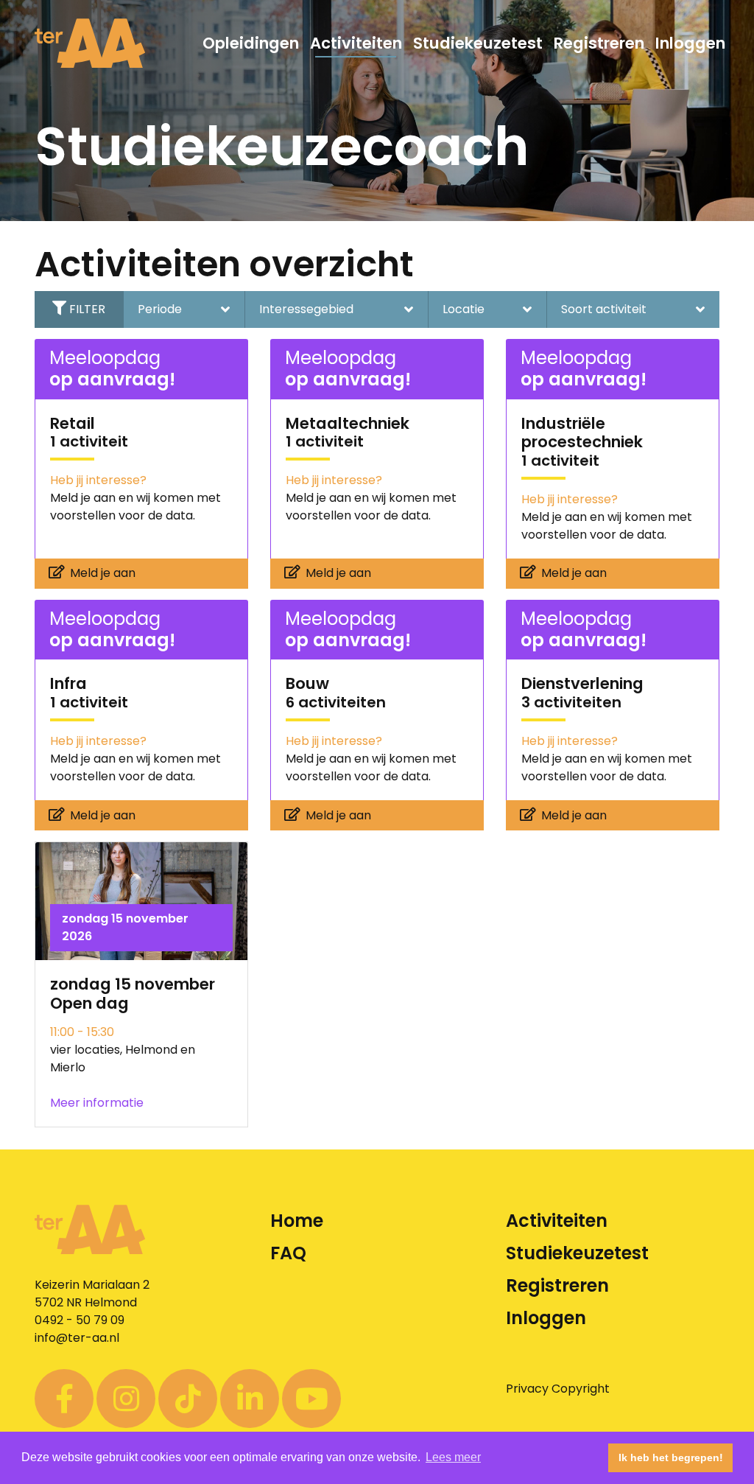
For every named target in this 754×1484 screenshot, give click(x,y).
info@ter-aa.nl (77, 1337)
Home (296, 1220)
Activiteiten (356, 43)
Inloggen (690, 43)
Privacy (527, 1388)
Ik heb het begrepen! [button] (671, 1457)
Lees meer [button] (453, 1457)
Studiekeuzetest (478, 43)
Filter (87, 309)
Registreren (599, 43)
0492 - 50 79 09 (79, 1320)
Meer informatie (97, 1102)
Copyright (581, 1388)
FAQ (288, 1253)
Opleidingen (250, 43)
